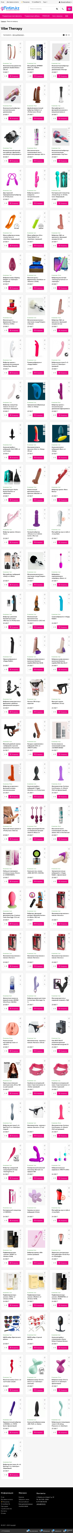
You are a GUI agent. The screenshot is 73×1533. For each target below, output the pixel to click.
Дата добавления (18, 35)
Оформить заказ (24, 1499)
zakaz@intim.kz (41, 1504)
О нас (2, 1497)
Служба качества (6, 1508)
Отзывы (3, 1513)
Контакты (4, 1511)
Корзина (21, 1497)
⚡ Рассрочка (5, 1502)
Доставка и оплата (7, 1499)
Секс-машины (57, 16)
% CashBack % (5, 1504)
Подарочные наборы (32, 16)
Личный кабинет (24, 1502)
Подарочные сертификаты (12, 16)
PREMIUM (46, 16)
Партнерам (4, 1506)
